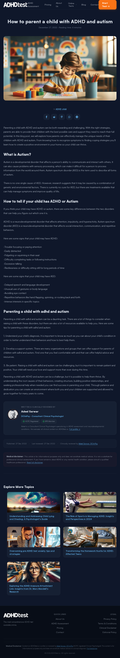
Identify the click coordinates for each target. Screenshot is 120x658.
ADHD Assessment (33, 4)
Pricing (48, 4)
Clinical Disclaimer (107, 628)
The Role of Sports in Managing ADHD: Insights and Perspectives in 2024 (90, 517)
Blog (84, 4)
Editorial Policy (109, 632)
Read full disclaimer (35, 462)
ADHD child (61, 109)
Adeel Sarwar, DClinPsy (88, 443)
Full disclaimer (92, 648)
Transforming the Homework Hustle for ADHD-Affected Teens (90, 552)
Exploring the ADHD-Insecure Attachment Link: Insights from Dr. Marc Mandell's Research (31, 588)
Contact (95, 4)
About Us (59, 4)
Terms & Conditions (107, 623)
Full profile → (74, 429)
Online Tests (71, 4)
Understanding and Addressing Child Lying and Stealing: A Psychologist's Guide (32, 517)
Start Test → (106, 4)
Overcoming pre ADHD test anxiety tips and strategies (32, 552)
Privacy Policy (110, 619)
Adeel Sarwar (29, 411)
